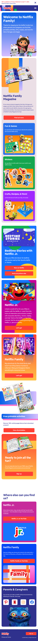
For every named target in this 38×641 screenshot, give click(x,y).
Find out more (19, 118)
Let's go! (19, 328)
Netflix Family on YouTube (19, 561)
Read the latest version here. (9, 3)
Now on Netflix (19, 268)
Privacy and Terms (6, 637)
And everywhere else (19, 273)
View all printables (19, 430)
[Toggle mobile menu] (35, 8)
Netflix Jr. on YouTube (19, 519)
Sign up (19, 474)
